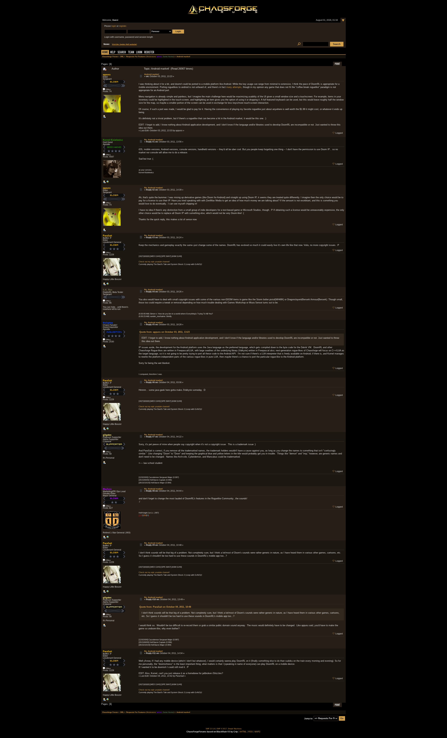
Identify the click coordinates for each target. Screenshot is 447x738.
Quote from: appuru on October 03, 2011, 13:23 (164, 332)
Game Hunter (168, 56)
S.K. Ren (107, 290)
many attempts (233, 87)
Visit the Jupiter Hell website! (124, 44)
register (122, 26)
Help (112, 52)
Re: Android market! (153, 140)
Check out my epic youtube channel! (154, 262)
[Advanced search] (299, 44)
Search (122, 52)
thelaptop (108, 322)
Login (139, 52)
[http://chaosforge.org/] (107, 182)
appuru (107, 74)
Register (149, 52)
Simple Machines (234, 729)
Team (131, 52)
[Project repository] (107, 538)
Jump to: (308, 718)
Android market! (151, 74)
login (113, 26)
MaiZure (107, 489)
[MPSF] (107, 284)
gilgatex (107, 435)
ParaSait (107, 235)
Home (105, 52)
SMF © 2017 (222, 729)
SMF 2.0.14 (210, 729)
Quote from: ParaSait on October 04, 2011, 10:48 (165, 607)
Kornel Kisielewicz (113, 140)
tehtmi (159, 56)
